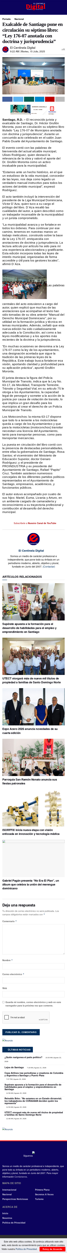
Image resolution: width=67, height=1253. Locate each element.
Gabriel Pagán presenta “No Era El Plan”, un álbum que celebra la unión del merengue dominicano (30, 884)
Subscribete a (34, 523)
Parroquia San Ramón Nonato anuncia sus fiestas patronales (29, 781)
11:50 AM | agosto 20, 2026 (16, 1107)
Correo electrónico (13, 974)
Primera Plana (42, 1189)
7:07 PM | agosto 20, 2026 (16, 1079)
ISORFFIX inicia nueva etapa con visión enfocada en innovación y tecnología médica (31, 832)
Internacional (9, 1189)
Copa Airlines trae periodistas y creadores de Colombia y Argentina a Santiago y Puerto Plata (34, 1074)
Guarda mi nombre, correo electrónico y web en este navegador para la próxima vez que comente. (33, 1004)
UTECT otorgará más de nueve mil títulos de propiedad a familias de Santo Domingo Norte (31, 680)
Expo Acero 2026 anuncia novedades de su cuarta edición (30, 731)
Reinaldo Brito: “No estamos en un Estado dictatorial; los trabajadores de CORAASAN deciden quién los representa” (33, 1101)
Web (4, 988)
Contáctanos (20, 1176)
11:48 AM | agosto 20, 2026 (16, 1118)
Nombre (7, 960)
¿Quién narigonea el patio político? (23, 1057)
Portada (6, 18)
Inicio (5, 1213)
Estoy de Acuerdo (52, 1249)
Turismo (39, 1199)
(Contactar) (49, 566)
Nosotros (7, 1217)
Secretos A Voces (44, 1194)
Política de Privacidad (13, 1222)
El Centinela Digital (22, 47)
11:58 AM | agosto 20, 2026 (16, 1093)
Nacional (19, 18)
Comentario (9, 921)
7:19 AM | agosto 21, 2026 (36, 1068)
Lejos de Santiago (14, 1067)
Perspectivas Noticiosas (15, 1199)
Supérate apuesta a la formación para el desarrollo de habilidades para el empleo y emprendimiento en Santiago (29, 628)
